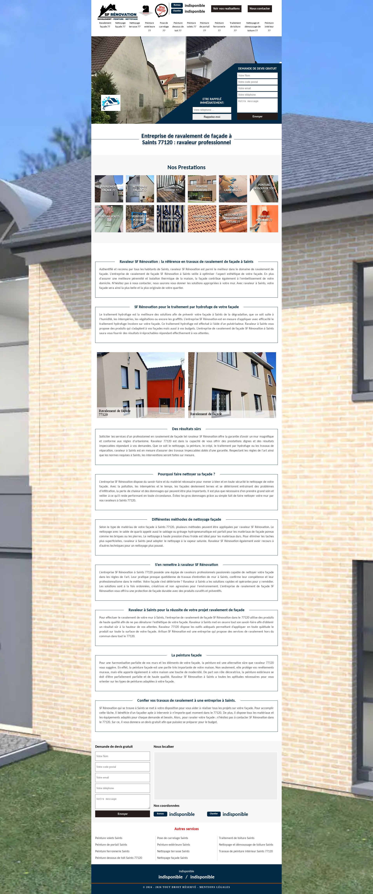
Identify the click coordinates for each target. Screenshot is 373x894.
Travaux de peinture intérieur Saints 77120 (246, 851)
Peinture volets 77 (191, 25)
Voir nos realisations (226, 8)
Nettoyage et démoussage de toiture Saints (246, 844)
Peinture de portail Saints (111, 844)
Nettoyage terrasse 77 (134, 25)
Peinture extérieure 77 (149, 27)
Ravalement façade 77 (105, 25)
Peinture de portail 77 (204, 27)
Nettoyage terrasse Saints (173, 851)
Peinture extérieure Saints (173, 844)
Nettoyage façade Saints (172, 858)
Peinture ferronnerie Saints (112, 851)
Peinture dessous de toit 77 (178, 27)
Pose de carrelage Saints (172, 838)
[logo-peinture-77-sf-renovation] (117, 11)
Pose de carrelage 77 (164, 27)
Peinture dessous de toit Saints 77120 (118, 858)
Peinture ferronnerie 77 (219, 27)
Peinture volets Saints (108, 838)
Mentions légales (215, 887)
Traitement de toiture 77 (235, 27)
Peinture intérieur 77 (269, 27)
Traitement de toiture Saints (236, 838)
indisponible (195, 6)
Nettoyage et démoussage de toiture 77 (253, 27)
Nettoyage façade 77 (120, 25)
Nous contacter (260, 8)
